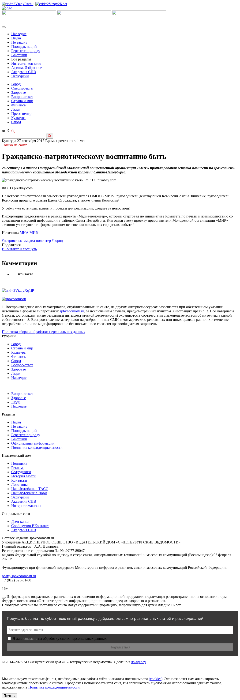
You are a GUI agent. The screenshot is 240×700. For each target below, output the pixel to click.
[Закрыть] (4, 598)
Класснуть (28, 249)
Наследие (18, 34)
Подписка (19, 463)
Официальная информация (32, 443)
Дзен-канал (20, 522)
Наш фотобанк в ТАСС (29, 489)
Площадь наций (24, 47)
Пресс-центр (21, 114)
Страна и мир (22, 101)
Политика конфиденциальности (37, 447)
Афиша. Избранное (26, 68)
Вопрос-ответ (22, 97)
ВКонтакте (11, 249)
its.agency (138, 662)
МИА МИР (28, 233)
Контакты (19, 480)
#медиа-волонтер (37, 241)
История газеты (23, 476)
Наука (16, 38)
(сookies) (155, 679)
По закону (19, 42)
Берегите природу (25, 51)
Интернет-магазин (26, 63)
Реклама (17, 468)
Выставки (19, 55)
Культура (18, 118)
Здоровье (18, 92)
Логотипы (19, 485)
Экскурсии (20, 76)
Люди (15, 109)
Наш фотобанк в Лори (29, 493)
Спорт (16, 122)
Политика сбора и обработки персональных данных (43, 332)
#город (57, 241)
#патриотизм (12, 241)
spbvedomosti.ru (72, 311)
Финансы (18, 105)
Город (16, 84)
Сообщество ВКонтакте (30, 526)
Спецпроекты (22, 88)
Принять (9, 695)
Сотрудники (21, 472)
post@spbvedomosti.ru (19, 576)
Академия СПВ (23, 72)
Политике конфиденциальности (54, 687)
